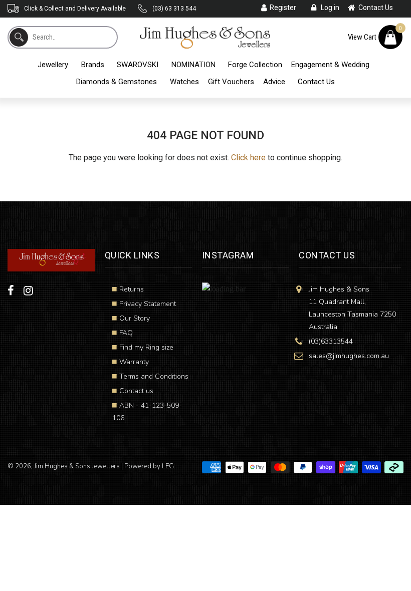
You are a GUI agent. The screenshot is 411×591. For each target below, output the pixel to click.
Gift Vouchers (231, 81)
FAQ (126, 333)
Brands (92, 64)
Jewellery (53, 64)
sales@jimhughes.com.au (349, 356)
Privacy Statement (147, 304)
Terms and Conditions (153, 376)
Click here (248, 157)
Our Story (134, 318)
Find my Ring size (146, 347)
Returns (131, 289)
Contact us (136, 391)
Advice (274, 81)
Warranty (134, 362)
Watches (184, 81)
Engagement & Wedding (330, 64)
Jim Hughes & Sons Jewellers (77, 466)
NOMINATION (193, 64)
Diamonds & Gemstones (116, 81)
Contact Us (316, 81)
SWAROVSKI (137, 64)
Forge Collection (255, 64)
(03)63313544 (331, 341)
